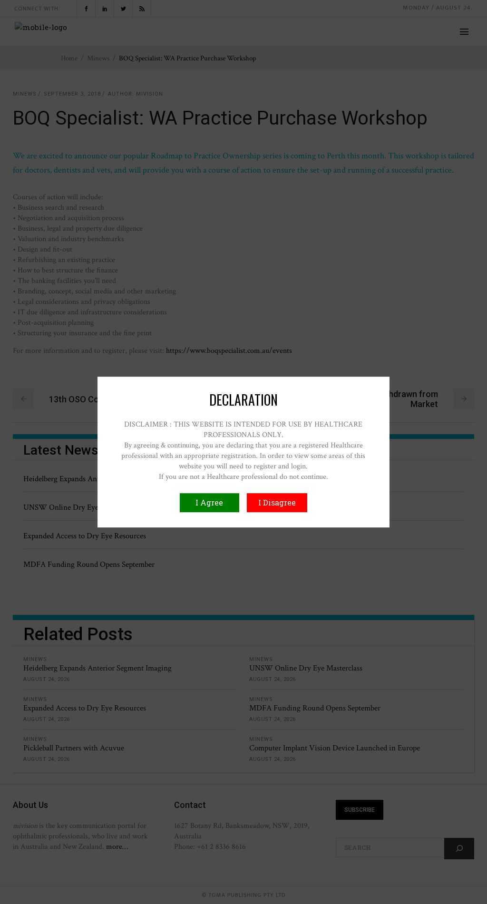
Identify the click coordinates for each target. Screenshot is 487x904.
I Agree (209, 502)
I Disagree (277, 502)
